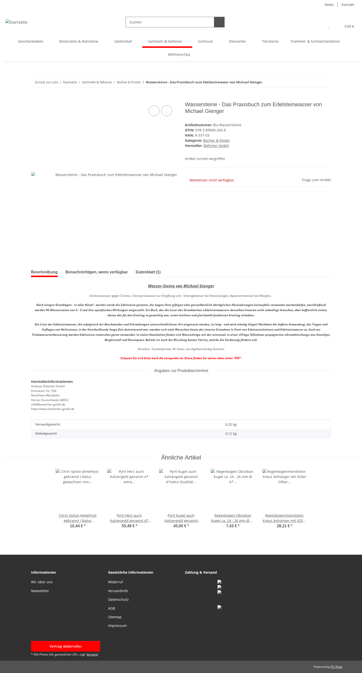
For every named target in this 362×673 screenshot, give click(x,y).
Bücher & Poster (216, 140)
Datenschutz (118, 599)
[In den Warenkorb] (35, 98)
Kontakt (348, 4)
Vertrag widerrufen (65, 646)
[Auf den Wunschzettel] (166, 110)
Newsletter (40, 590)
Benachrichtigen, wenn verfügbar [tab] (97, 272)
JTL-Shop (336, 667)
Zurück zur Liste (46, 82)
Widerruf (115, 582)
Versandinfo (118, 590)
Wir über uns (42, 582)
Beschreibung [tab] (44, 272)
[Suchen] (219, 22)
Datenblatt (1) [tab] (148, 272)
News (329, 4)
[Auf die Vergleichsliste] (153, 110)
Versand (92, 654)
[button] (318, 26)
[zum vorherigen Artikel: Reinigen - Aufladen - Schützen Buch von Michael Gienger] (325, 82)
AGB (111, 608)
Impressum (117, 625)
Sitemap (115, 617)
